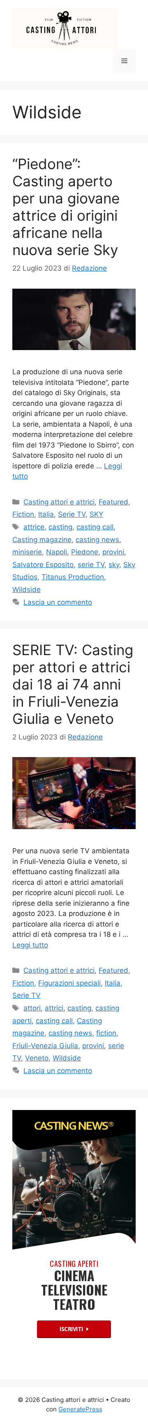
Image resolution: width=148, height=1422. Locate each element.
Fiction (23, 514)
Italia (46, 514)
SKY (96, 514)
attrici (54, 1008)
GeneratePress (80, 1409)
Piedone (84, 552)
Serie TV (72, 514)
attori (32, 1008)
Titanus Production (73, 577)
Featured (113, 502)
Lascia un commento (57, 602)
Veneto (37, 1058)
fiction (106, 1033)
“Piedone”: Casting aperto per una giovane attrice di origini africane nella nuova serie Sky (66, 206)
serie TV (91, 565)
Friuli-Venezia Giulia (45, 1046)
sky (114, 565)
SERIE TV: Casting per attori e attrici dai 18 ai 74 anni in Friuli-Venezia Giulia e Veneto (72, 684)
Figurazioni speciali (69, 983)
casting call (94, 527)
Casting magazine (42, 540)
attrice (33, 527)
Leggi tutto (30, 945)
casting (60, 527)
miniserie (27, 552)
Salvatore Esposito (43, 565)
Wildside (26, 590)
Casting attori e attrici (59, 502)
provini (113, 552)
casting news (97, 540)
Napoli (56, 552)
